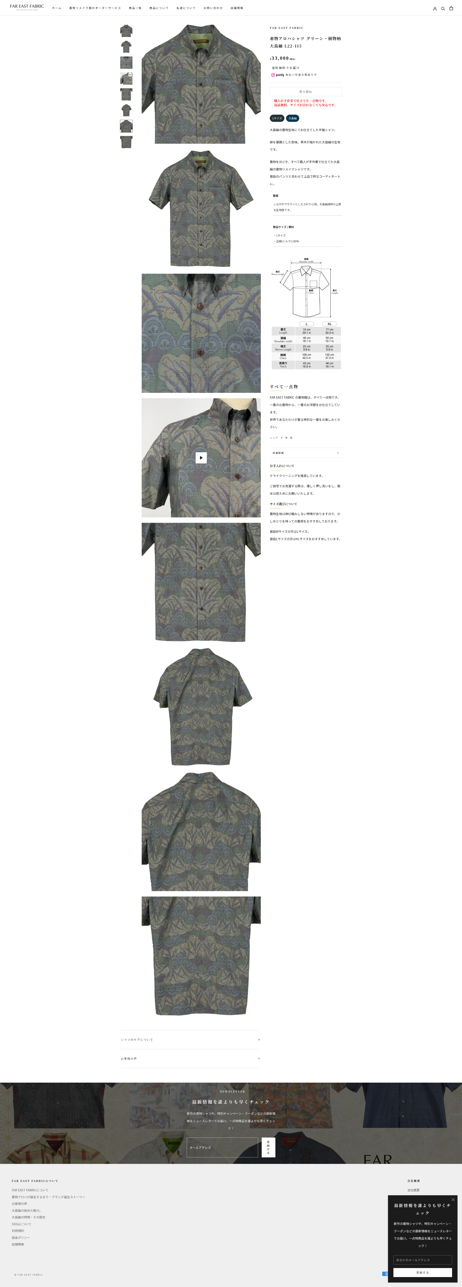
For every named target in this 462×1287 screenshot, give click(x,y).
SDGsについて (21, 1224)
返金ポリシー (21, 1237)
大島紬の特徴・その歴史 (28, 1217)
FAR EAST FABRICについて (30, 1190)
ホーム (57, 8)
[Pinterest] (291, 438)
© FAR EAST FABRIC (28, 1274)
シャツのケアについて (137, 1039)
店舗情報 (237, 8)
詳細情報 (278, 453)
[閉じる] (453, 1199)
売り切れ (305, 92)
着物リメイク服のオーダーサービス (95, 8)
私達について (186, 8)
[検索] (443, 7)
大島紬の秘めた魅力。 (27, 1210)
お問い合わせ (213, 8)
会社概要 (413, 1190)
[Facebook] (282, 438)
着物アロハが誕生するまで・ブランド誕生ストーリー (48, 1197)
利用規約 (18, 1230)
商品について (159, 8)
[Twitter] (286, 438)
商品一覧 (135, 8)
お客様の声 (129, 1058)
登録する (422, 1272)
